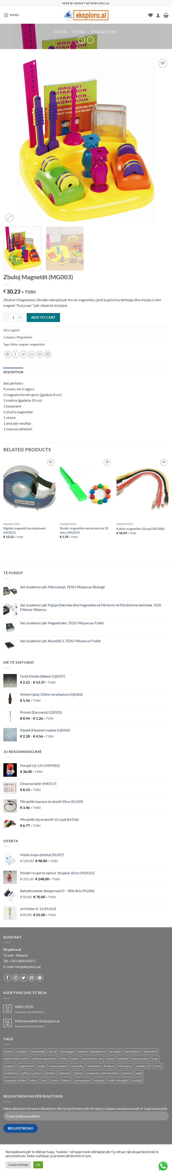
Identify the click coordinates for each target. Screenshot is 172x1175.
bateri (8, 1051)
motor (157, 1066)
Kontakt (100, 1162)
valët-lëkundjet (118, 1080)
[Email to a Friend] (31, 354)
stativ (54, 1080)
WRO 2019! (24, 1006)
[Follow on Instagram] (15, 977)
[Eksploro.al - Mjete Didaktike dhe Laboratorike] (86, 15)
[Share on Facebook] (15, 354)
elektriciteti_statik (16, 1058)
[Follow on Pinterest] (39, 977)
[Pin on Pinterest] (39, 354)
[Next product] (81, 39)
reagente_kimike (15, 1080)
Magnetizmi (104, 31)
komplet (123, 1058)
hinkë (74, 1058)
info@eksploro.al (28, 966)
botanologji (38, 1051)
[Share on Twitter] (23, 354)
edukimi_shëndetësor (91, 1051)
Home (61, 31)
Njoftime (83, 1162)
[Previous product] (90, 39)
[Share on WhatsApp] (7, 354)
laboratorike (140, 1058)
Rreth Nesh (65, 1162)
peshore (50, 1073)
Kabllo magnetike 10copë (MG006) (140, 529)
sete (44, 1080)
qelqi (139, 1073)
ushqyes (99, 1080)
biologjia (21, 1051)
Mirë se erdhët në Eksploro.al (37, 1021)
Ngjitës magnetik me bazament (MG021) (24, 530)
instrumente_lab (92, 1058)
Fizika (79, 31)
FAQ (113, 1162)
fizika (14, 344)
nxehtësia (11, 1073)
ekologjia (115, 1051)
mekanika (77, 1066)
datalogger (67, 1051)
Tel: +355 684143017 (19, 961)
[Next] (160, 140)
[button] (11, 15)
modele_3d (143, 1066)
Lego (155, 1058)
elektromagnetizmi (44, 1058)
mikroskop (125, 1066)
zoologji (137, 1080)
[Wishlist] (150, 15)
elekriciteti (150, 1051)
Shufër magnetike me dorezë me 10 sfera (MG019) (84, 530)
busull (52, 1051)
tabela (66, 1080)
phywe (78, 1073)
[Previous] (12, 140)
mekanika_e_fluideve (101, 1066)
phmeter (64, 1073)
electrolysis (132, 1051)
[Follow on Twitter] (23, 977)
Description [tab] (13, 372)
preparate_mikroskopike (102, 1073)
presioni (127, 1073)
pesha (37, 1073)
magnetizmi (37, 344)
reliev (33, 1080)
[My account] (158, 15)
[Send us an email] (31, 977)
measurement (58, 1066)
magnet (23, 344)
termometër (82, 1080)
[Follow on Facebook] (7, 977)
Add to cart (43, 317)
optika (25, 1073)
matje (41, 1066)
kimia (110, 1058)
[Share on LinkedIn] (48, 354)
